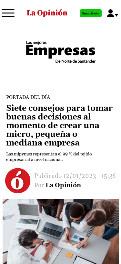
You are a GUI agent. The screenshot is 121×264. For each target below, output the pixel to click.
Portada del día (28, 97)
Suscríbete (90, 13)
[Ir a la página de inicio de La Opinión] (47, 13)
